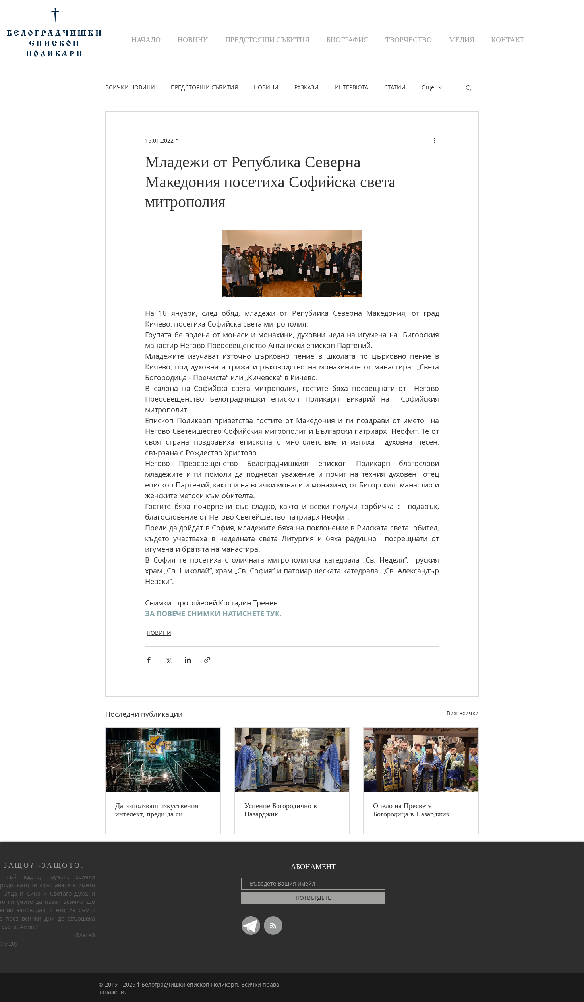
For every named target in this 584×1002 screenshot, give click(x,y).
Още (428, 87)
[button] (468, 87)
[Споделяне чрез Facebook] (149, 659)
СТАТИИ (395, 87)
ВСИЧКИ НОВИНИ (130, 87)
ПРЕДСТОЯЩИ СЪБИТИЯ (204, 87)
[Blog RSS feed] (273, 926)
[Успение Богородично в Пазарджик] (292, 760)
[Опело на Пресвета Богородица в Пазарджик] (421, 760)
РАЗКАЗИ (306, 87)
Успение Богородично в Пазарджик (280, 810)
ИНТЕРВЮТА (351, 87)
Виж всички (463, 713)
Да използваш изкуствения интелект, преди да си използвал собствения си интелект (156, 810)
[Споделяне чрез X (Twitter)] (168, 659)
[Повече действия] (434, 140)
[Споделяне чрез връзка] (207, 659)
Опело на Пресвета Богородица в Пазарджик (411, 810)
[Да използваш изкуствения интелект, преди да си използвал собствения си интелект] (163, 760)
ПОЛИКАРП (55, 54)
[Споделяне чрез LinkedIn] (187, 659)
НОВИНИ (266, 87)
